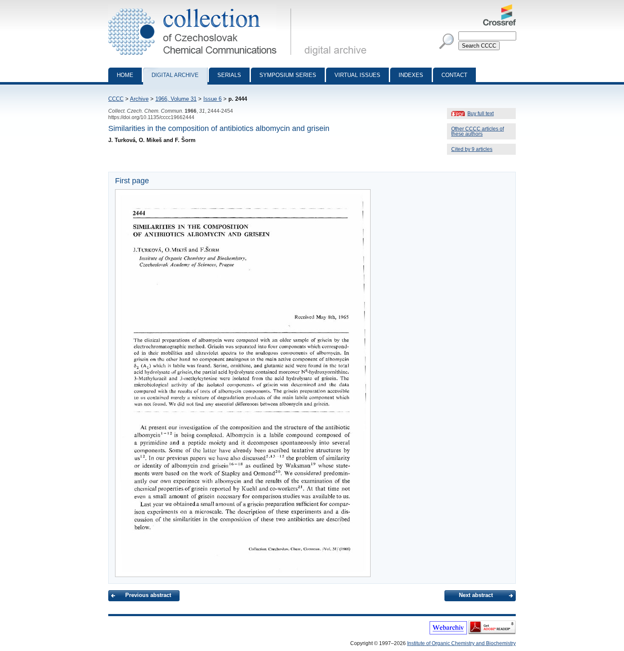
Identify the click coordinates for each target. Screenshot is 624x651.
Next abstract (476, 595)
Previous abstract (148, 595)
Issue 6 (212, 99)
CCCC (116, 99)
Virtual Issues (357, 75)
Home (125, 75)
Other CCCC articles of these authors (477, 131)
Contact (454, 75)
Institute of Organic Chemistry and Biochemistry (461, 643)
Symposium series (287, 75)
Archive (139, 99)
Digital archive (175, 75)
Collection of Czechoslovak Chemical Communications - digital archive (202, 7)
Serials (229, 75)
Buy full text (480, 113)
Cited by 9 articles (471, 149)
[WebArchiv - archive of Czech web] (448, 632)
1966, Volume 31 (176, 99)
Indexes (411, 75)
